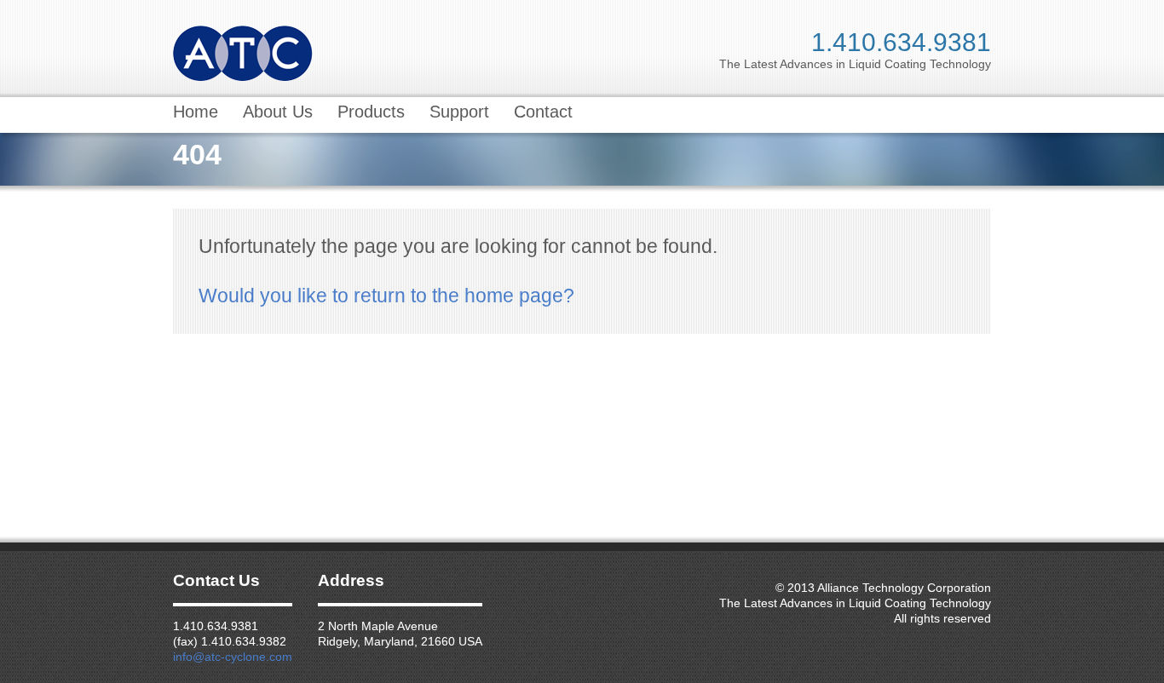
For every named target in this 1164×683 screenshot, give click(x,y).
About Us (278, 111)
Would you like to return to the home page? (386, 295)
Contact (543, 111)
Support (459, 111)
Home (195, 111)
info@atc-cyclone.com (232, 656)
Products (371, 111)
